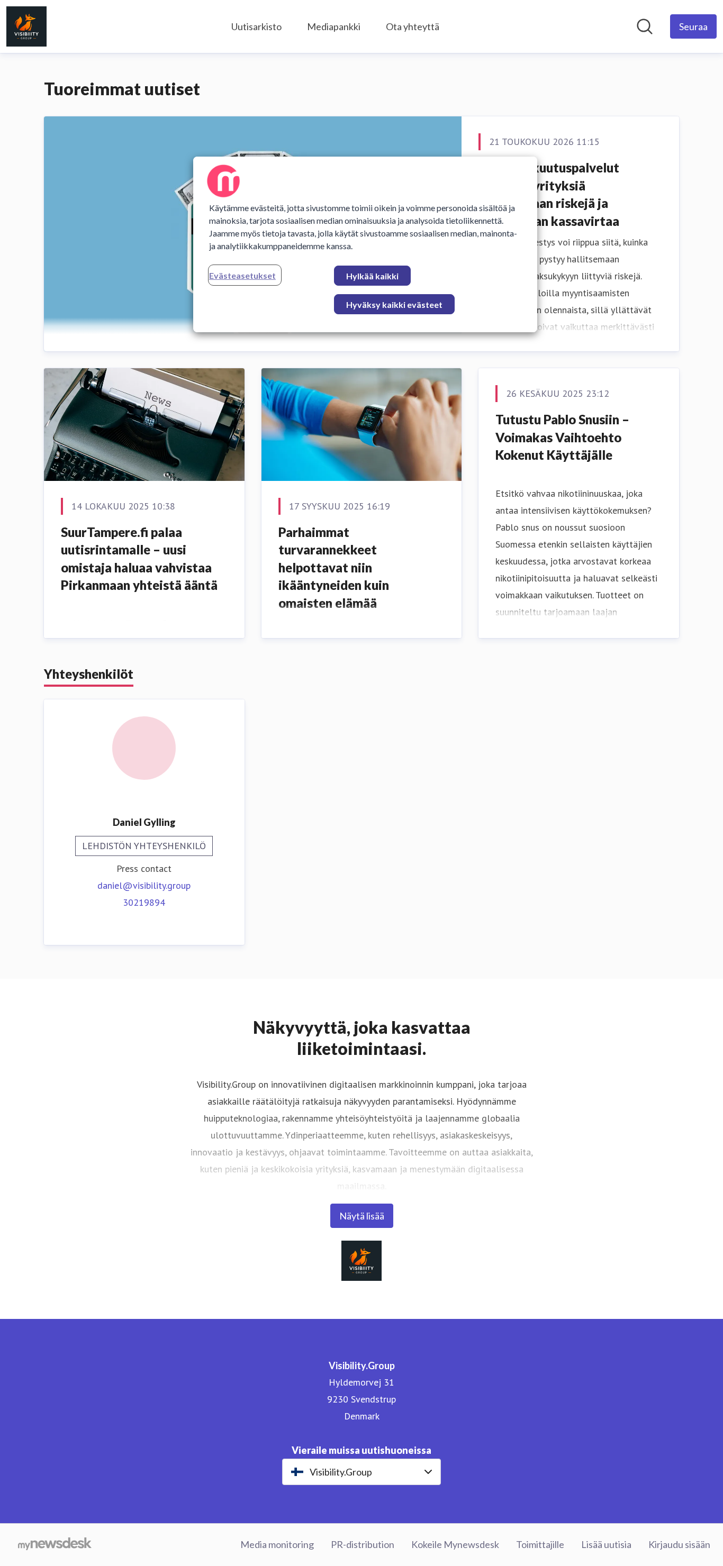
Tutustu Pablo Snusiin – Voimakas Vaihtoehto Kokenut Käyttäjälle (562, 437)
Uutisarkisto (256, 26)
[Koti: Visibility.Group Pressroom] (26, 26)
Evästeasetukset (242, 275)
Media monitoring (277, 1544)
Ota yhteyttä (412, 26)
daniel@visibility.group (144, 885)
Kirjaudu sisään (679, 1544)
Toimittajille (540, 1544)
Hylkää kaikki (372, 276)
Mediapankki (333, 26)
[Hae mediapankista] (644, 26)
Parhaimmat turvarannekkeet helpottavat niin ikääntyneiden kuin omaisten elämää (333, 567)
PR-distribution (362, 1544)
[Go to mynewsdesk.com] (55, 1544)
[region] (365, 244)
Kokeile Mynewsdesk (455, 1544)
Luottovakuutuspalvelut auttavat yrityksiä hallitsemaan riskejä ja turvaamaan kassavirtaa (548, 194)
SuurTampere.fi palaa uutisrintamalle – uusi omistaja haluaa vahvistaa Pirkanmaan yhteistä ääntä (139, 558)
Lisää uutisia (606, 1544)
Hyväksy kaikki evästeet (394, 304)
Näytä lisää (361, 1216)
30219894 (144, 902)
